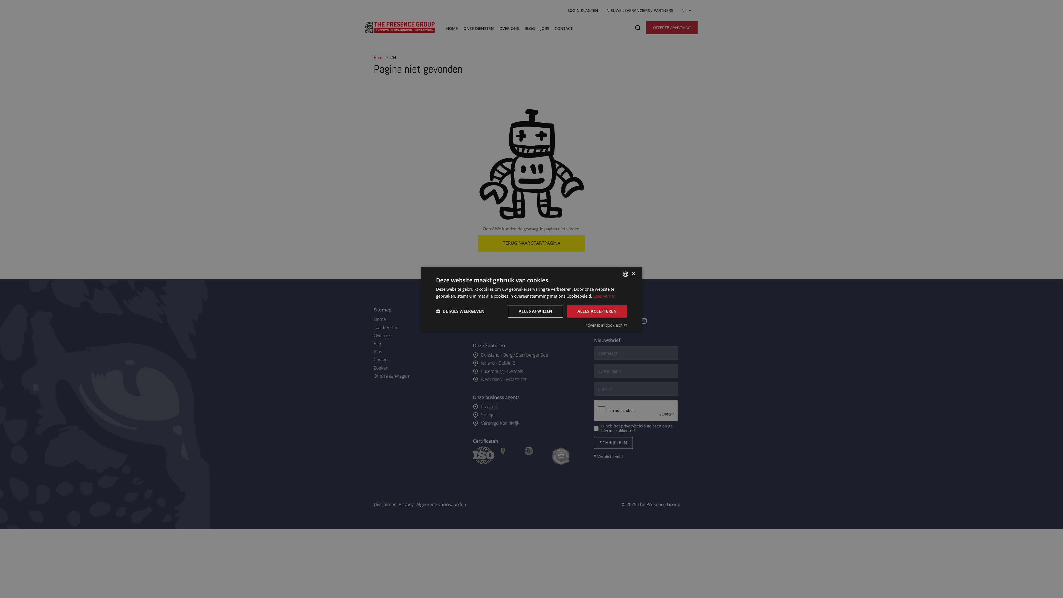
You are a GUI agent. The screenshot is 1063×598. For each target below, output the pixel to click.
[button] (460, 311)
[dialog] (531, 299)
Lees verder (604, 296)
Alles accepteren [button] (596, 311)
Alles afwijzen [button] (535, 311)
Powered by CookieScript (606, 325)
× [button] (633, 274)
